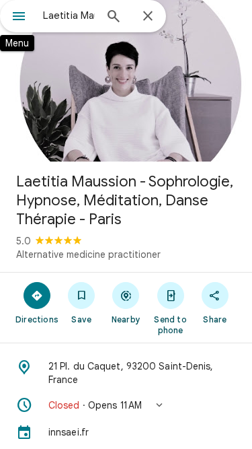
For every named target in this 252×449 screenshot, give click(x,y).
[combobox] (69, 15)
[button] (126, 405)
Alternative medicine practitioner (88, 254)
